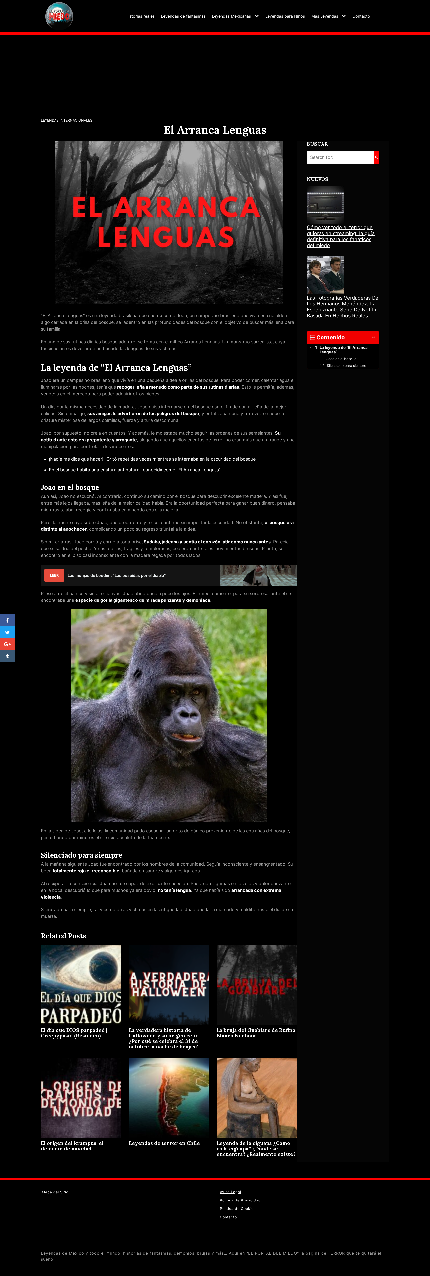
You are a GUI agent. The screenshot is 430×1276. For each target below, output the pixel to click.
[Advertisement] (215, 72)
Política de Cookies (238, 1208)
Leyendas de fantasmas (183, 16)
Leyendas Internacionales (66, 120)
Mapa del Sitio (55, 1192)
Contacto (361, 16)
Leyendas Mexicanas (231, 16)
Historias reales (140, 16)
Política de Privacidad (240, 1200)
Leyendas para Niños (285, 16)
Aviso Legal (230, 1192)
